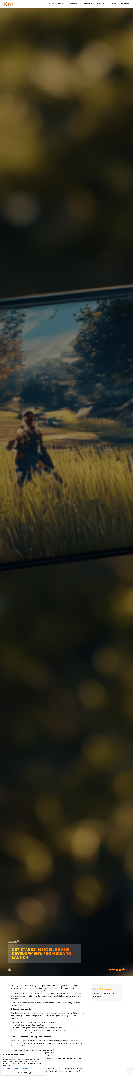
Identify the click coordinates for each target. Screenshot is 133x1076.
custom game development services (36, 1003)
